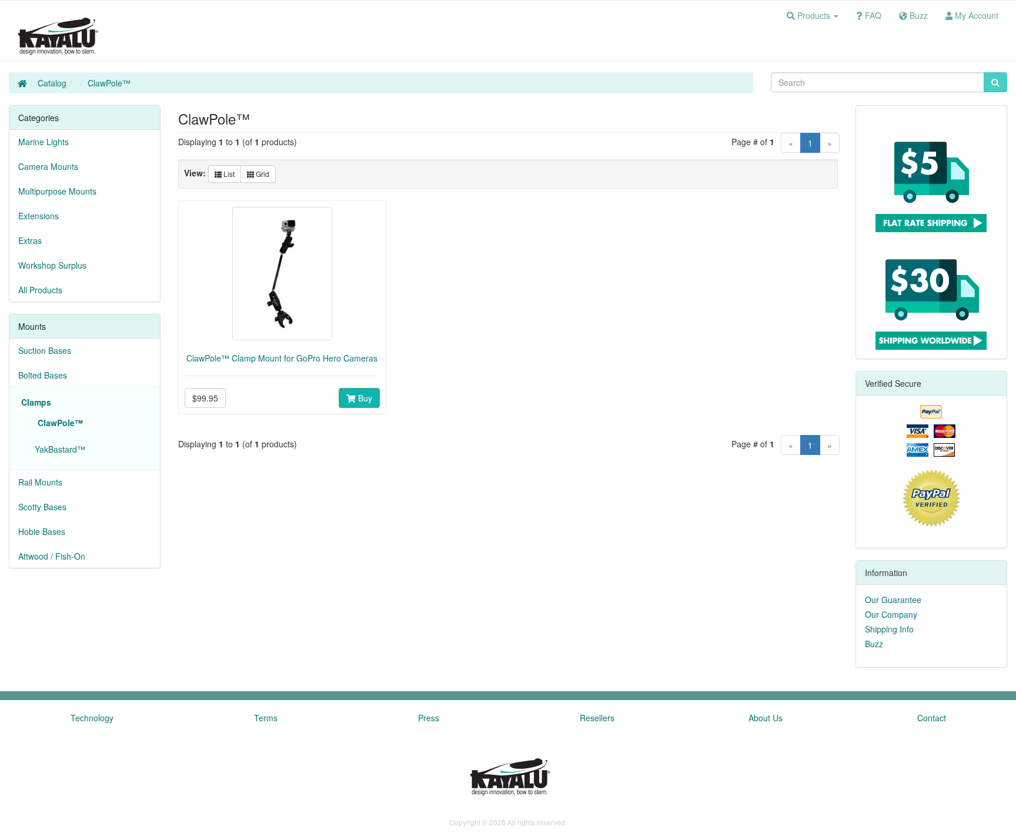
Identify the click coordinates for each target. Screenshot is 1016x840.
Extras (30, 240)
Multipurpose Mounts (57, 191)
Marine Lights (43, 142)
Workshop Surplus (52, 265)
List (228, 174)
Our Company (891, 614)
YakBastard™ (57, 449)
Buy (364, 398)
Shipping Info (889, 629)
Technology (92, 718)
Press (428, 718)
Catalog (52, 83)
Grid (261, 174)
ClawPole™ (109, 83)
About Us (765, 718)
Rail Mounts (40, 482)
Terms (266, 718)
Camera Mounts (48, 166)
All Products (40, 290)
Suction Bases (44, 350)
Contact (931, 718)
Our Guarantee (893, 599)
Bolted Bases (42, 375)
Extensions (38, 216)
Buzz (874, 644)
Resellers (597, 718)
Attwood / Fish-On (51, 556)
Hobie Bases (41, 531)
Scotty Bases (42, 507)
